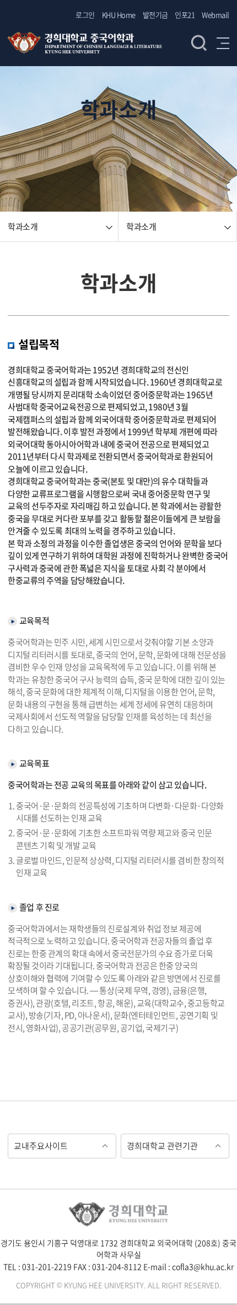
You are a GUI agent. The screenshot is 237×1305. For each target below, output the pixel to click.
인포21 (185, 14)
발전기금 (155, 14)
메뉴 (223, 43)
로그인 (85, 14)
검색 (199, 43)
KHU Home (119, 14)
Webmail (215, 14)
